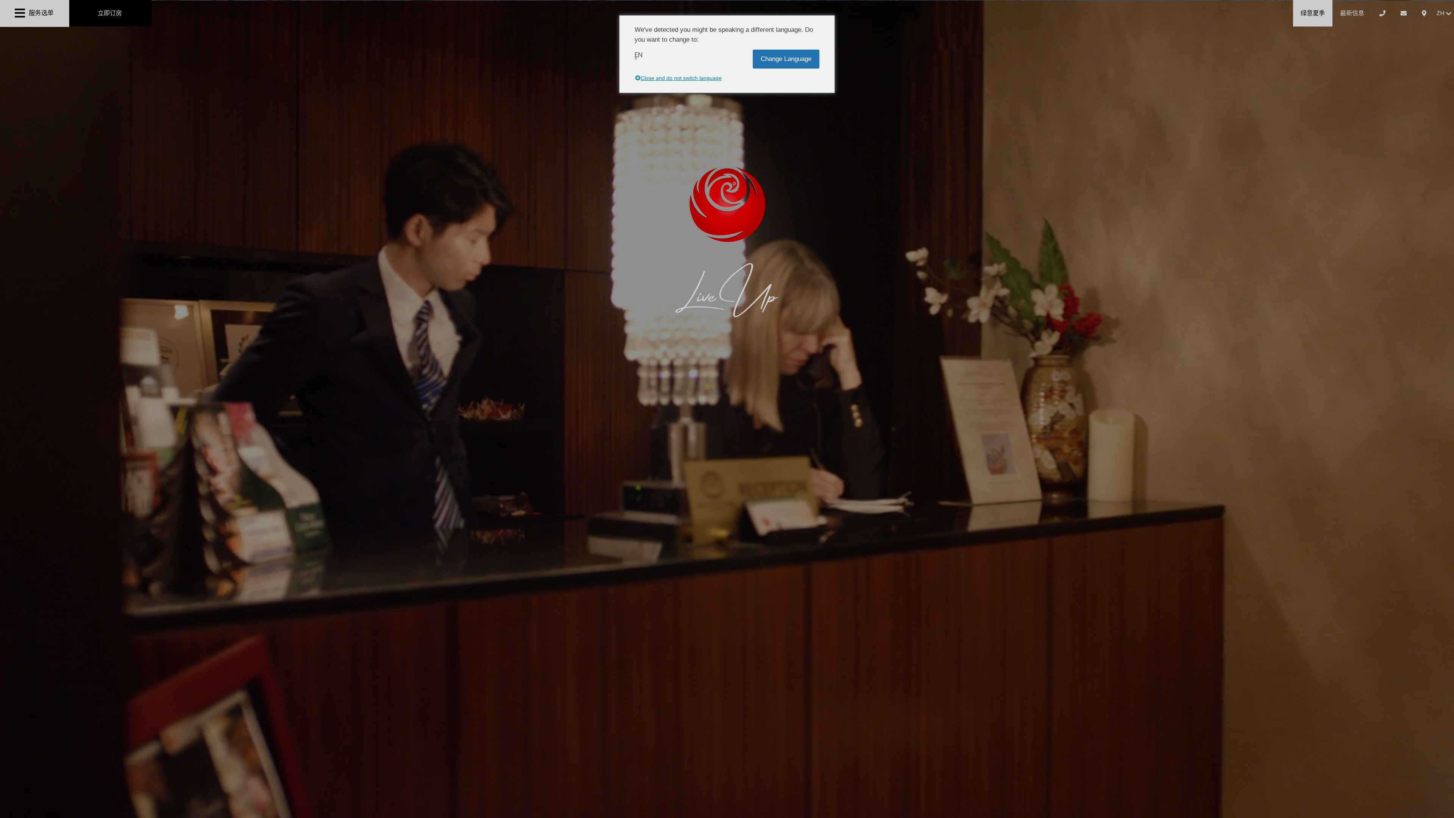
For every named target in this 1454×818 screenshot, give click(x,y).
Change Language (786, 58)
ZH (1440, 13)
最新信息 (1352, 13)
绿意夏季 (1313, 13)
